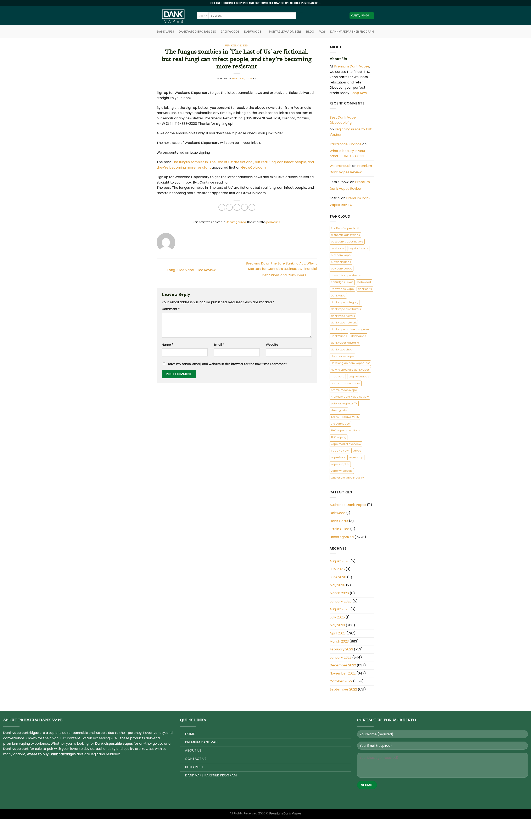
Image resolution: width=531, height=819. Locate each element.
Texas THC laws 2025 (345, 417)
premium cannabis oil (345, 383)
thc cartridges (340, 423)
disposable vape (342, 356)
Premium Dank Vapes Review (351, 169)
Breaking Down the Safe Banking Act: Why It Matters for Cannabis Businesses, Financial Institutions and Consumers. (281, 269)
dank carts (365, 289)
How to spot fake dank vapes (350, 369)
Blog (310, 31)
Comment (171, 309)
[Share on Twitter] (229, 207)
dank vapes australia (345, 342)
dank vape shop (342, 349)
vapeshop (338, 457)
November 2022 (343, 673)
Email (219, 345)
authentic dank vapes (345, 235)
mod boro (338, 376)
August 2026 (340, 561)
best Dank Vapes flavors (347, 241)
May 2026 (337, 585)
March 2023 (339, 641)
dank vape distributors (346, 309)
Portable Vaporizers (285, 31)
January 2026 (341, 601)
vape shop (356, 457)
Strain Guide (339, 528)
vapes (357, 450)
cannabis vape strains (346, 275)
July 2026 (337, 569)
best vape (338, 248)
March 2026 (339, 593)
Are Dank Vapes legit (345, 228)
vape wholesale (342, 471)
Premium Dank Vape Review (350, 396)
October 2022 (341, 681)
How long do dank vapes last (350, 363)
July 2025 (337, 617)
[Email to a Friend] (237, 207)
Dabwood (364, 282)
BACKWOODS (230, 31)
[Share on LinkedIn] (251, 207)
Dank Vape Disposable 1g (197, 31)
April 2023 (338, 633)
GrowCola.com (253, 167)
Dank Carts (339, 521)
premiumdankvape (344, 390)
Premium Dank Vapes (351, 66)
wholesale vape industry (347, 477)
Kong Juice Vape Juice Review (191, 269)
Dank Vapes (339, 336)
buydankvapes (341, 262)
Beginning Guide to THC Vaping (351, 132)
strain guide (339, 410)
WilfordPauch (340, 165)
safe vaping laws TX (344, 403)
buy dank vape (341, 255)
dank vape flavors (343, 316)
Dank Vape (338, 295)
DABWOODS (252, 31)
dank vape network (344, 322)
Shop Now (359, 93)
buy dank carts (358, 248)
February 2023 (341, 649)
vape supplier (340, 464)
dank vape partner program (350, 329)
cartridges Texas (342, 282)
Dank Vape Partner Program (352, 31)
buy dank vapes (341, 268)
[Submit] (299, 15)
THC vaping (338, 437)
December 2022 (343, 665)
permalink (273, 222)
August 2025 (340, 609)
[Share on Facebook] (221, 207)
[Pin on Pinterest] (244, 207)
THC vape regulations (345, 430)
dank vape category (344, 302)
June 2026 (338, 577)
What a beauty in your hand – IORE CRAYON (347, 153)
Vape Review (340, 450)
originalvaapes (358, 376)
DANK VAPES (165, 31)
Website (272, 345)
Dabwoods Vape (342, 289)
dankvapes (358, 336)
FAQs (322, 31)
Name (167, 345)
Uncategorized (236, 45)
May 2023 (337, 625)
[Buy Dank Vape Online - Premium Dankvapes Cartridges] (174, 15)
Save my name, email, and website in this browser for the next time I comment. (227, 364)
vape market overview (346, 444)
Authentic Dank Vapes (348, 504)
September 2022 (343, 689)
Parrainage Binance (346, 144)
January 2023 (340, 657)
